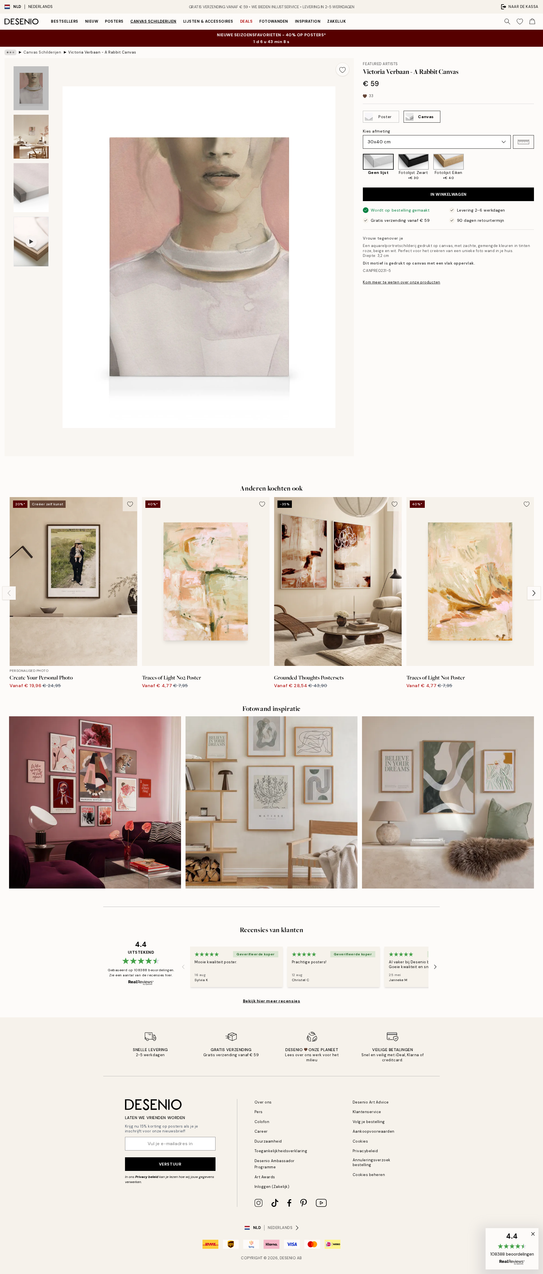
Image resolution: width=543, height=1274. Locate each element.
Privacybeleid (365, 1151)
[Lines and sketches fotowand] (271, 802)
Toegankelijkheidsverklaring (281, 1151)
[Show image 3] (31, 187)
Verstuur (170, 1164)
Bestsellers (64, 21)
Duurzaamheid (268, 1141)
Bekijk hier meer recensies (271, 1001)
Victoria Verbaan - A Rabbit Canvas (102, 52)
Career (261, 1131)
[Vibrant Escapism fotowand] (95, 802)
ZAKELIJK (336, 21)
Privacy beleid (146, 1177)
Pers (259, 1111)
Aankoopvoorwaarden (374, 1131)
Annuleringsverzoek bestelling (372, 1162)
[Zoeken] (507, 21)
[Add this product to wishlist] (342, 69)
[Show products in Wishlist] (520, 21)
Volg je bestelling (369, 1121)
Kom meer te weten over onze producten (401, 282)
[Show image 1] (31, 88)
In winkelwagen (448, 194)
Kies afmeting (376, 131)
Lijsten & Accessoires (208, 21)
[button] (523, 142)
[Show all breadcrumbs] (10, 52)
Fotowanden (273, 21)
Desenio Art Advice (371, 1102)
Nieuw (91, 21)
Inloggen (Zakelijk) (272, 1186)
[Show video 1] (31, 242)
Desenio (288, 1258)
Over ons (263, 1102)
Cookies (360, 1141)
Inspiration (308, 21)
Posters (114, 21)
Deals (246, 21)
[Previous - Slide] (358, 167)
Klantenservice (367, 1111)
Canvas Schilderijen (153, 21)
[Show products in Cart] (532, 21)
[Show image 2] (31, 137)
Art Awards (265, 1177)
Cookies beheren (369, 1174)
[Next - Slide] (538, 167)
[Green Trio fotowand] (448, 802)
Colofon (262, 1121)
